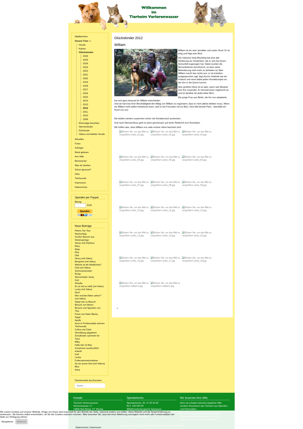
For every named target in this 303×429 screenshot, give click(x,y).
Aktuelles (79, 139)
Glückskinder (86, 52)
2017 (85, 89)
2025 (85, 60)
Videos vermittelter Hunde (92, 134)
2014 (85, 100)
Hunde (82, 45)
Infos (77, 174)
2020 (85, 78)
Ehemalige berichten (89, 123)
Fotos (77, 143)
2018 (85, 86)
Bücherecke (81, 161)
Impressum (80, 182)
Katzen (82, 48)
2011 (85, 112)
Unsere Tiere (81, 41)
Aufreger (79, 148)
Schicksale (84, 130)
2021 (85, 74)
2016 (85, 93)
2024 (85, 63)
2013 (85, 104)
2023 (85, 67)
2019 (85, 82)
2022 (85, 71)
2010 (85, 115)
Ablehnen (21, 421)
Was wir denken (83, 165)
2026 (85, 56)
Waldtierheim (81, 36)
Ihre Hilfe (79, 156)
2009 (85, 119)
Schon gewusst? (83, 169)
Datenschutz (81, 187)
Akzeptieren (7, 421)
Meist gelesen (82, 152)
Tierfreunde (80, 178)
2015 (85, 97)
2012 (85, 108)
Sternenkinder (86, 126)
